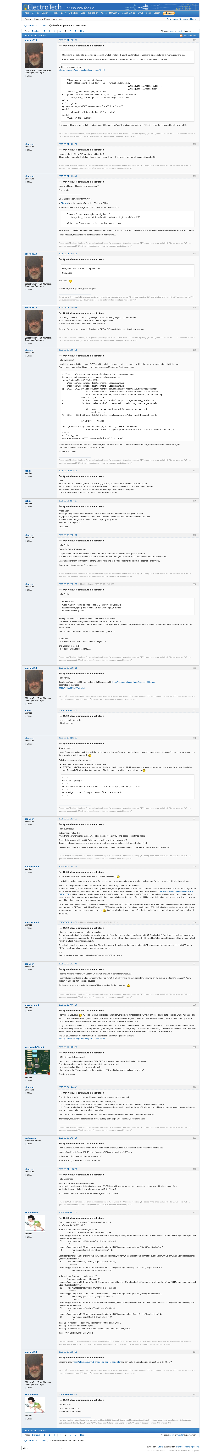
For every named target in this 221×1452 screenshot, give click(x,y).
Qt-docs (64, 203)
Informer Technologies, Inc (187, 1447)
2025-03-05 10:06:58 (68, 350)
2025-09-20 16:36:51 (68, 1352)
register (180, 31)
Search (45, 13)
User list (35, 13)
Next (82, 31)
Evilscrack (30, 1138)
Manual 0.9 (114, 13)
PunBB (160, 1447)
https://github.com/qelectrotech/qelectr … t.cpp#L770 (82, 70)
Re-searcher (31, 1212)
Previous (36, 31)
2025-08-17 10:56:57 (68, 1047)
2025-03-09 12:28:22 (68, 819)
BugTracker (93, 13)
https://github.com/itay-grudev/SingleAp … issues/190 (82, 1039)
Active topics (172, 19)
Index (26, 13)
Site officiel (73, 13)
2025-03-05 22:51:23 (68, 535)
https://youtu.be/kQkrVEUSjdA (72, 688)
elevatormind (32, 866)
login (172, 31)
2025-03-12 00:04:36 (68, 1005)
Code (43, 25)
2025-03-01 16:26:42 (68, 176)
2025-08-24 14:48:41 (68, 1087)
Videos (103, 13)
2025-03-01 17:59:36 (68, 307)
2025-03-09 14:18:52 (68, 922)
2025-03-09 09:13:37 (68, 738)
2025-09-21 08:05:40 (68, 1394)
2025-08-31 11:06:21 (68, 1169)
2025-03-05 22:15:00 (68, 471)
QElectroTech (30, 25)
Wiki (83, 13)
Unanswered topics (187, 19)
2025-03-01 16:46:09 (68, 254)
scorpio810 (31, 40)
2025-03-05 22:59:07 (68, 584)
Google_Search (153, 13)
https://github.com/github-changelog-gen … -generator (97, 1362)
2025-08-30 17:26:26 (68, 1138)
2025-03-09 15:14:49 (68, 964)
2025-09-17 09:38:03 (68, 1212)
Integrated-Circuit (34, 1047)
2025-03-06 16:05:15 (68, 668)
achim (28, 470)
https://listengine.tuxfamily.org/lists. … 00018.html (133, 682)
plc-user (29, 144)
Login (63, 13)
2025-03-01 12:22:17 (68, 40)
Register (54, 13)
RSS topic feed (190, 35)
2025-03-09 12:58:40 (68, 866)
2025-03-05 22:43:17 (68, 501)
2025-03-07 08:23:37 (68, 710)
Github (140, 13)
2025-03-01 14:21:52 (68, 144)
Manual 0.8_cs (128, 13)
